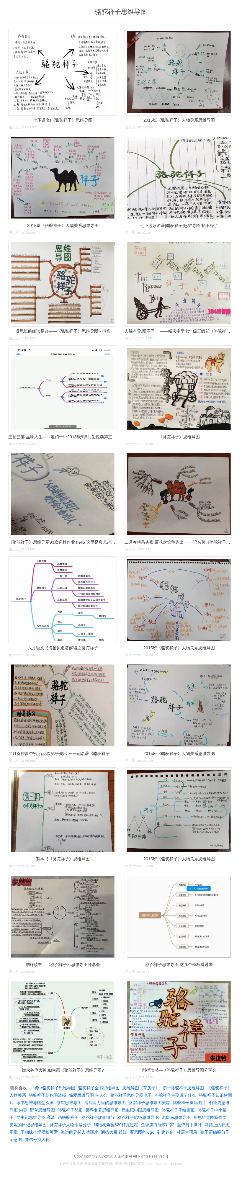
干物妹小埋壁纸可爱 (39, 1132)
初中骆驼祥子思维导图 (54, 1088)
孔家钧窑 (165, 1132)
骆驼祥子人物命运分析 (70, 1124)
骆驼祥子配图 (70, 1110)
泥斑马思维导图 (176, 1117)
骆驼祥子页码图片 (189, 1102)
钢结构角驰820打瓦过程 (116, 1124)
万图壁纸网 (123, 1156)
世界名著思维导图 (102, 1110)
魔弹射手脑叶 (189, 1124)
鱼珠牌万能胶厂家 (157, 1124)
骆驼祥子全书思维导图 (99, 1088)
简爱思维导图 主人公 (88, 1095)
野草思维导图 (42, 1110)
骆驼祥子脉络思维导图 (138, 1117)
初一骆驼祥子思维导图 (183, 1088)
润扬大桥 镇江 (114, 1132)
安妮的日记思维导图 (28, 1124)
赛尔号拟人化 (37, 1139)
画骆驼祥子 (68, 1117)
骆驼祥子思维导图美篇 (149, 1102)
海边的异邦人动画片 (79, 1132)
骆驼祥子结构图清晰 (47, 1095)
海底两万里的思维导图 (105, 1102)
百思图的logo (142, 1132)
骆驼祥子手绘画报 (178, 1110)
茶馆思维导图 (69, 1102)
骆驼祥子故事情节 (98, 1117)
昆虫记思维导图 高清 (36, 1117)
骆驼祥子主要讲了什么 (175, 1095)
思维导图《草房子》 (141, 1088)
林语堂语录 (187, 1132)
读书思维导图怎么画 (35, 1102)
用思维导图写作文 (210, 1117)
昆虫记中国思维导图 (140, 1110)
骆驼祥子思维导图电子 (131, 1095)
